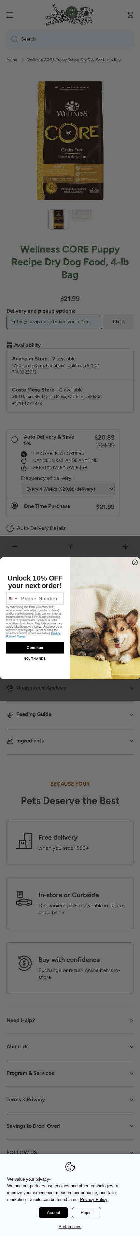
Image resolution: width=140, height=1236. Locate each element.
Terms (21, 636)
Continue (35, 647)
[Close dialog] (135, 562)
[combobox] (12, 598)
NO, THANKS (35, 658)
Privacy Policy (93, 1199)
